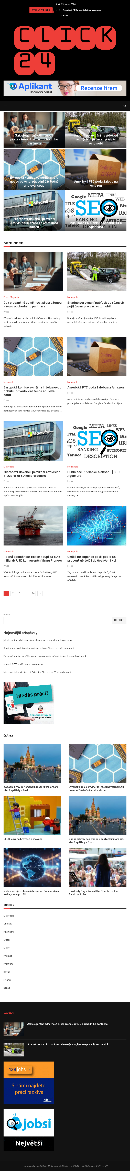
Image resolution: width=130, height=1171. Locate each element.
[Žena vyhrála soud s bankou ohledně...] (34, 169)
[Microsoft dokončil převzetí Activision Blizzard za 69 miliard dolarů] (33, 441)
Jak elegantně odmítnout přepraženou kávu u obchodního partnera (33, 304)
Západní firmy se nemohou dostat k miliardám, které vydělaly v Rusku (31, 789)
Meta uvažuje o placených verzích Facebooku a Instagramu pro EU (31, 893)
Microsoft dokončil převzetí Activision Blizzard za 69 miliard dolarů (32, 474)
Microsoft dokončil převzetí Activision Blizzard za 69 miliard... (94, 10)
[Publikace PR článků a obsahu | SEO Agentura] (96, 441)
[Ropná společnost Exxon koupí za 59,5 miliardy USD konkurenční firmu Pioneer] (33, 525)
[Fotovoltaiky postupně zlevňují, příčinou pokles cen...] (95, 210)
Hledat (7, 614)
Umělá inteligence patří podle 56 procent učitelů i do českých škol (96, 141)
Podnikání (9, 931)
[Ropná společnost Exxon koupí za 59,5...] (34, 130)
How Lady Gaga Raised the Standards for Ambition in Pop (93, 893)
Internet (8, 955)
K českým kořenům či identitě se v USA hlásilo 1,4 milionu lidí (96, 183)
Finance (8, 979)
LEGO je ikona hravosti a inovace (23, 839)
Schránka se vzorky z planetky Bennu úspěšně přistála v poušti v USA (34, 225)
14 (33, 593)
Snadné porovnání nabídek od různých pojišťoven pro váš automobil (95, 304)
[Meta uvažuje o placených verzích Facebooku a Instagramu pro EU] (32, 867)
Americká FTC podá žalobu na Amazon (95, 387)
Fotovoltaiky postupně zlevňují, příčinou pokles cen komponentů (96, 225)
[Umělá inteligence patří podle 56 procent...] (95, 130)
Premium (8, 963)
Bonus (7, 987)
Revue (7, 971)
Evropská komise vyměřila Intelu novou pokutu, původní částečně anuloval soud (32, 391)
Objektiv (8, 923)
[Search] (124, 106)
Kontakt (65, 16)
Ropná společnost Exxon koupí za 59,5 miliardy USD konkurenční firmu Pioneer (34, 139)
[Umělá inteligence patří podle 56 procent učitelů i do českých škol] (96, 525)
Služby (7, 939)
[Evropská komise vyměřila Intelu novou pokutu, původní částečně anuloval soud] (33, 356)
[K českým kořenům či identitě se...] (95, 169)
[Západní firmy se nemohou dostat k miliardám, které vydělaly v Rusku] (32, 763)
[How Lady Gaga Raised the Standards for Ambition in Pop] (97, 867)
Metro (7, 947)
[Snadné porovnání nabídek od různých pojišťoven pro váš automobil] (96, 271)
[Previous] (56, 10)
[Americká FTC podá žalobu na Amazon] (96, 356)
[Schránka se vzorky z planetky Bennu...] (34, 210)
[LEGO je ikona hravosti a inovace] (32, 815)
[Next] (60, 10)
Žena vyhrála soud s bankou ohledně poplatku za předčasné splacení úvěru (34, 181)
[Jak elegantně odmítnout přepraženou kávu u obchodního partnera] (33, 271)
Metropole (9, 915)
